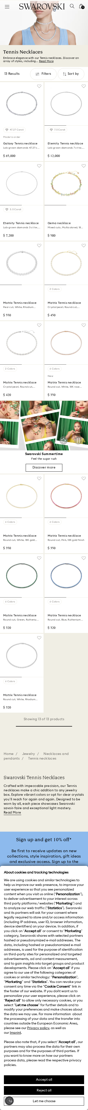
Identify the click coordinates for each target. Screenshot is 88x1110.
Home (9, 754)
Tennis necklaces (42, 758)
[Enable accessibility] (9, 1100)
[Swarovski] (42, 6)
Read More (12, 812)
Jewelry (28, 754)
